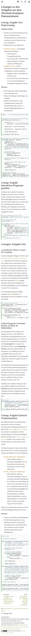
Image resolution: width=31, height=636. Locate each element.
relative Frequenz (22, 429)
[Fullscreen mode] (21, 1)
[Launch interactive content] (18, 1)
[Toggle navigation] (2, 1)
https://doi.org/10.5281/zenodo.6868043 (10, 628)
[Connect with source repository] (25, 1)
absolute (11, 429)
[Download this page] (29, 1)
